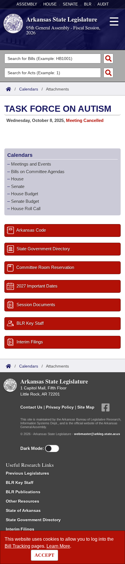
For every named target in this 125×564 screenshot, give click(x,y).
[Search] (108, 58)
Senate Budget (25, 201)
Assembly (27, 4)
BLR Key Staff (19, 482)
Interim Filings (20, 529)
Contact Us (31, 407)
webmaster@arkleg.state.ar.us (97, 434)
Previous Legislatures (27, 473)
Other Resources (22, 501)
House (50, 4)
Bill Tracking (17, 546)
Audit (103, 4)
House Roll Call (25, 208)
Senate (70, 4)
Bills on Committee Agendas (38, 171)
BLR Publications (23, 491)
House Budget (24, 193)
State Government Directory (33, 519)
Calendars (28, 89)
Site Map (85, 407)
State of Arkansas (23, 510)
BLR (87, 4)
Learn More (58, 546)
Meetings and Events (31, 164)
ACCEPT (44, 555)
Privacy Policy (60, 407)
